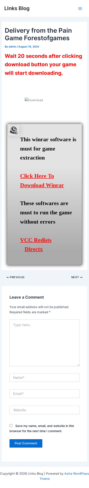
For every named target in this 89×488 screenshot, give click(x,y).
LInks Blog (17, 8)
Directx (34, 249)
